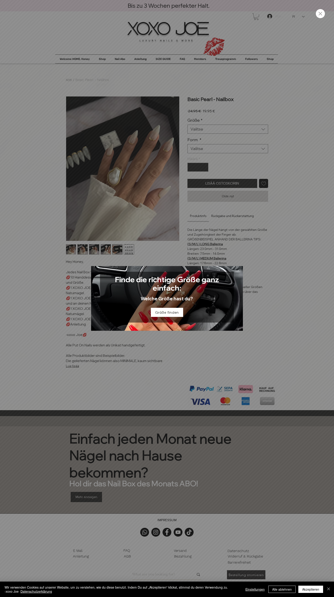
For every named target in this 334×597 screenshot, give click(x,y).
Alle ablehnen (282, 589)
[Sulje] (328, 589)
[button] (320, 13)
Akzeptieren (310, 589)
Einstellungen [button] (255, 589)
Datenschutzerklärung (36, 591)
